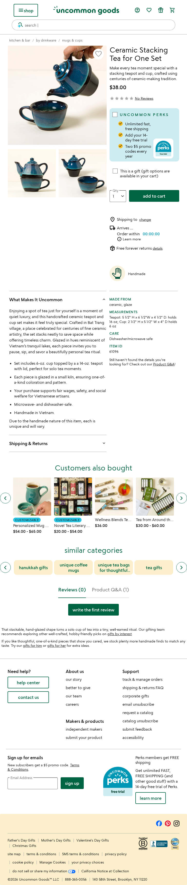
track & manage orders (142, 679)
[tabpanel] (93, 611)
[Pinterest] (168, 822)
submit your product (84, 737)
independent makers (84, 729)
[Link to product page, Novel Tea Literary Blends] (73, 497)
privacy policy (116, 854)
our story (74, 679)
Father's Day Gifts (22, 840)
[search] (18, 25)
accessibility (133, 737)
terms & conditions (41, 854)
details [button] (158, 248)
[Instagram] (176, 822)
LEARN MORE (150, 798)
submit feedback (137, 729)
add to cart (154, 196)
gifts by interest (119, 634)
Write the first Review (93, 609)
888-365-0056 (76, 879)
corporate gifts (135, 695)
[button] (98, 54)
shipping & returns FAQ (143, 687)
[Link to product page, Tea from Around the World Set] (155, 497)
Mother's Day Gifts (56, 840)
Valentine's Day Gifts (92, 840)
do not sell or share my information (40, 871)
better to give (78, 687)
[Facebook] (159, 822)
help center (28, 682)
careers (72, 704)
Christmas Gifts (24, 845)
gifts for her (56, 645)
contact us (28, 697)
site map (14, 854)
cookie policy (23, 862)
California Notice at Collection (105, 871)
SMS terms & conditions (80, 854)
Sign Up (72, 783)
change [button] (145, 219)
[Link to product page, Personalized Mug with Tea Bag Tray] (32, 497)
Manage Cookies (52, 862)
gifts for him (32, 645)
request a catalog (137, 712)
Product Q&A (164, 364)
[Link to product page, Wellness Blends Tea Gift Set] (114, 497)
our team (74, 695)
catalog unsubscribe (140, 720)
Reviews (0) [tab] (72, 589)
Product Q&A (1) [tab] (110, 589)
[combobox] (93, 25)
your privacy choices (88, 862)
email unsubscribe (138, 704)
